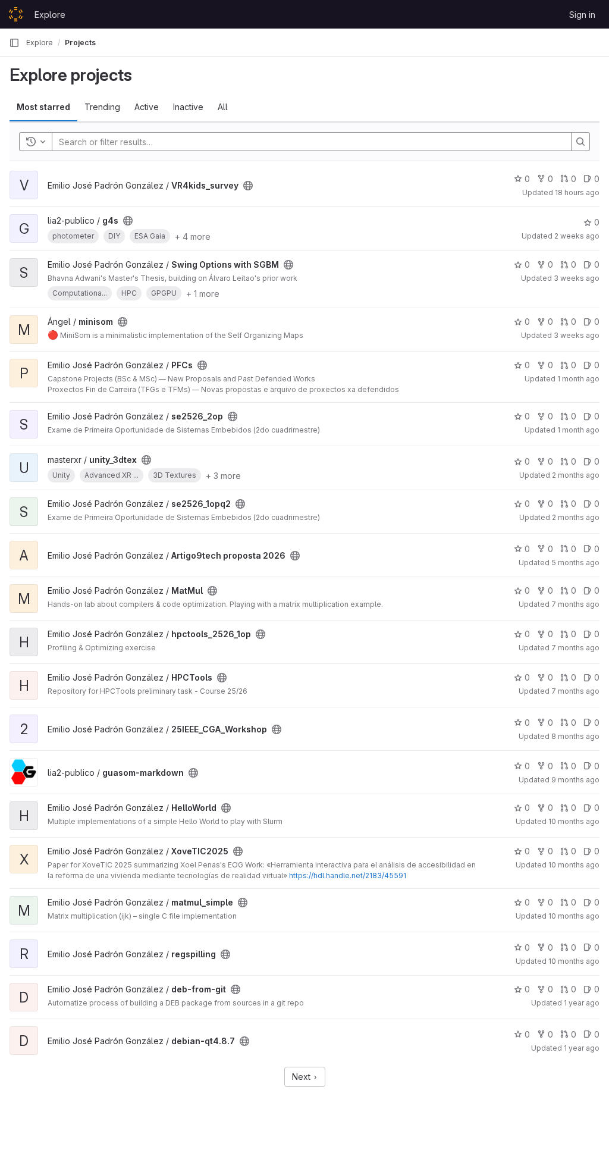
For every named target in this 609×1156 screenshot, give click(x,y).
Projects (80, 42)
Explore (49, 15)
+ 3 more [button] (223, 476)
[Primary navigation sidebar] (14, 42)
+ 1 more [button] (202, 294)
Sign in (582, 15)
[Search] (580, 141)
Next (302, 1077)
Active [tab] (146, 107)
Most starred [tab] (43, 107)
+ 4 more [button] (193, 236)
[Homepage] (16, 14)
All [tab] (223, 107)
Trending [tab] (102, 107)
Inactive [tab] (188, 107)
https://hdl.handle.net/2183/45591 (347, 875)
